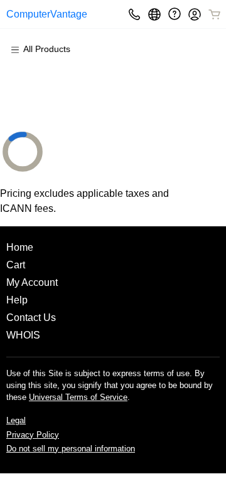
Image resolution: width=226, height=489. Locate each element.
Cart (15, 265)
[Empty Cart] (215, 14)
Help (17, 300)
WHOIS (23, 335)
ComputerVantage (46, 14)
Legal (16, 420)
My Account (32, 282)
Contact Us (31, 317)
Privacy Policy (32, 434)
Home (19, 247)
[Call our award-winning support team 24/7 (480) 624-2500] (174, 14)
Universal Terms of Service (78, 397)
